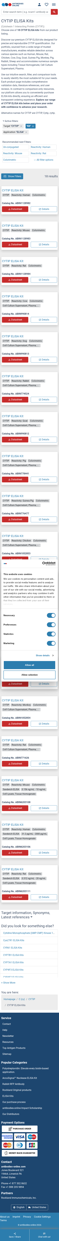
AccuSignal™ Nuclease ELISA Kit (19, 1078)
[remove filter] (21, 126)
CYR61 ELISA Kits (12, 947)
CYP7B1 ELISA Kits (13, 955)
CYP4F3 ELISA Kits (13, 969)
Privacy (27, 1216)
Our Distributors (10, 1114)
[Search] (54, 12)
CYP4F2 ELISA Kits (13, 977)
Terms (3, 1220)
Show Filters (14, 176)
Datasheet (16, 209)
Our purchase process (14, 1102)
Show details (43, 655)
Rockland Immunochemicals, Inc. (18, 1197)
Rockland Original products (16, 1090)
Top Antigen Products (13, 1048)
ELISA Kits (7, 1096)
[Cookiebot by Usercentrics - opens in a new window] (42, 564)
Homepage (9, 999)
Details (45, 209)
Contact (6, 1024)
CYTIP (31, 999)
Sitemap (6, 1054)
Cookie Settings (42, 1216)
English (21, 1207)
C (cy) (22, 999)
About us (5, 1216)
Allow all (29, 665)
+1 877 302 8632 (18, 1183)
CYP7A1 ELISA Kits (13, 962)
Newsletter (8, 1036)
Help (4, 1030)
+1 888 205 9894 (15, 1187)
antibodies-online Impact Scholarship (22, 1108)
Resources (7, 1042)
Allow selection (29, 674)
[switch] (51, 624)
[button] (8, 982)
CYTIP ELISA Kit (12, 190)
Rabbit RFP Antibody (13, 1084)
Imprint (16, 1216)
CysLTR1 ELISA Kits (13, 940)
